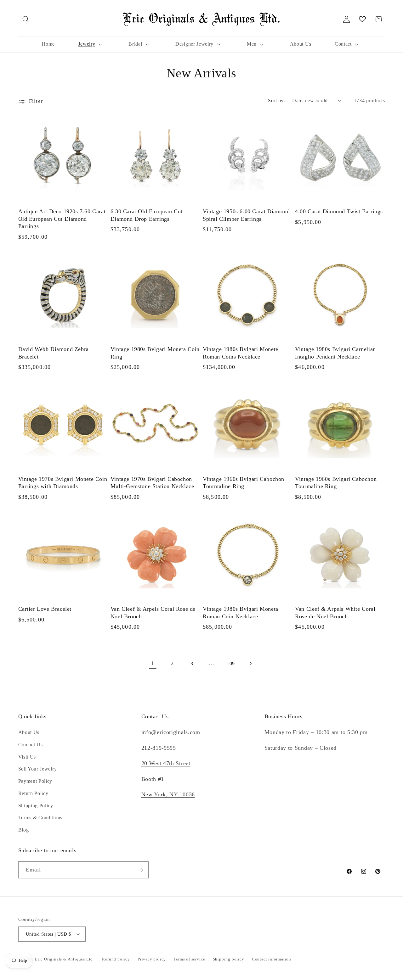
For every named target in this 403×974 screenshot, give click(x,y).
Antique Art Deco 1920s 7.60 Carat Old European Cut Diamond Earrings (62, 219)
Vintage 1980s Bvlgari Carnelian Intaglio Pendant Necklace (335, 352)
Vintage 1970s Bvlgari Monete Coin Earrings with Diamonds (62, 482)
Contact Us (30, 744)
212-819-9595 (158, 748)
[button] (26, 19)
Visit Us (27, 757)
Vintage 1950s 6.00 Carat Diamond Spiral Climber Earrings (246, 215)
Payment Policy (35, 781)
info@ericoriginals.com (170, 732)
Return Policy (33, 793)
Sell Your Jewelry (37, 768)
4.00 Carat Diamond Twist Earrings (339, 212)
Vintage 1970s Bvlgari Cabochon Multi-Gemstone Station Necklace (152, 482)
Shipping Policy (35, 805)
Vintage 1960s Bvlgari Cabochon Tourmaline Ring (243, 482)
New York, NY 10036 (168, 794)
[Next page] (250, 663)
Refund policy (116, 959)
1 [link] (152, 663)
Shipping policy (228, 959)
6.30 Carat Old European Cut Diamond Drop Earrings (147, 215)
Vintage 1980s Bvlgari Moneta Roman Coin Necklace (240, 613)
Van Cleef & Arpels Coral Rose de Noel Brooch (153, 613)
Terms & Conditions (40, 817)
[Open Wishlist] (363, 19)
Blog (23, 829)
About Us (29, 732)
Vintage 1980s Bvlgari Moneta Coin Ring (155, 352)
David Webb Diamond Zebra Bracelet (53, 352)
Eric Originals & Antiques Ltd (64, 959)
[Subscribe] (140, 869)
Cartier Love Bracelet (45, 609)
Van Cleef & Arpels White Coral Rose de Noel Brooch (335, 613)
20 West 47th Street (165, 763)
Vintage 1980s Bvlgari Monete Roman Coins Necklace (240, 352)
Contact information (271, 959)
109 (231, 663)
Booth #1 (152, 779)
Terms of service (189, 959)
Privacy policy (152, 959)
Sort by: (276, 100)
